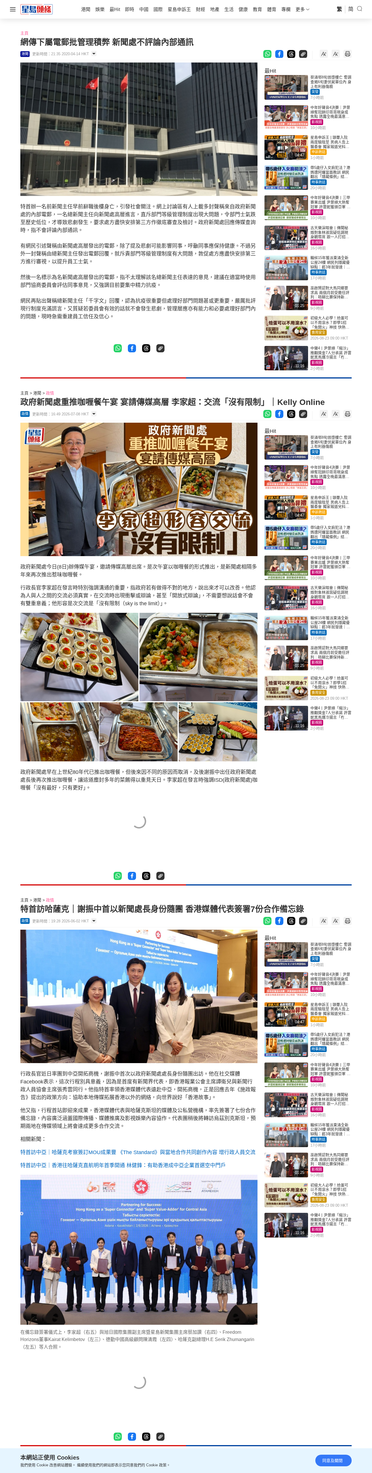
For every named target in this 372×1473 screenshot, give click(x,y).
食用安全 (319, 332)
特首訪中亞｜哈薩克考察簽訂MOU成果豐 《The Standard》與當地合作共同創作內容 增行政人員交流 (137, 1152)
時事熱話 (319, 182)
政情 (50, 393)
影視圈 (317, 122)
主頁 (24, 33)
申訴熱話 (319, 152)
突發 (315, 92)
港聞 (37, 393)
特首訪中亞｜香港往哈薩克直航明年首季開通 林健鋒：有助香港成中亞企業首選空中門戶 (123, 1165)
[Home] (36, 9)
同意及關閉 (332, 1460)
